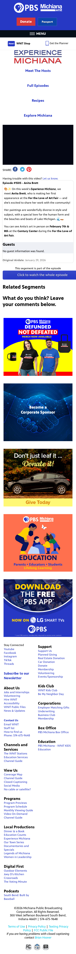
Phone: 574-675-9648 (17, 735)
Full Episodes (38, 86)
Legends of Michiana (17, 853)
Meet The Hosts (38, 71)
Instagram (10, 656)
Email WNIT (11, 724)
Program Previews (15, 803)
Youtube (9, 649)
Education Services (16, 757)
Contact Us (11, 720)
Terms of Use (16, 926)
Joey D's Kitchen (14, 874)
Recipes (38, 101)
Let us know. (50, 178)
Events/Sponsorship (50, 676)
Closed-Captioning (15, 782)
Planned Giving (47, 654)
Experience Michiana (38, 56)
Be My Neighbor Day (51, 694)
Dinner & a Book (14, 831)
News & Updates (14, 710)
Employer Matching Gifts (53, 707)
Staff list (9, 728)
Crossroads (11, 878)
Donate (42, 665)
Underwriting (46, 711)
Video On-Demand (15, 814)
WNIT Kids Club (47, 690)
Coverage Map (13, 774)
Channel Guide (13, 761)
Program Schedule (15, 806)
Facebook (10, 653)
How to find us (13, 732)
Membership (46, 669)
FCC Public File (43, 930)
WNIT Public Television (38, 15)
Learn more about (47, 21)
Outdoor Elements (15, 870)
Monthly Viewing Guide (18, 810)
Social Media (12, 785)
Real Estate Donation (51, 658)
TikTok (7, 660)
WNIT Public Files (15, 707)
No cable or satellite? (17, 789)
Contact (37, 946)
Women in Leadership (17, 857)
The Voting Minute (15, 881)
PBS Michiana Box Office (53, 732)
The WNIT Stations (15, 753)
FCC (28, 946)
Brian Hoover (43, 937)
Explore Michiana (38, 115)
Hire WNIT (10, 699)
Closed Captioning (45, 946)
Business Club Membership (46, 716)
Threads (9, 664)
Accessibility (11, 703)
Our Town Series (14, 842)
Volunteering (12, 695)
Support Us (45, 651)
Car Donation (46, 662)
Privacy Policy (37, 926)
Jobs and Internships (16, 692)
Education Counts (15, 834)
